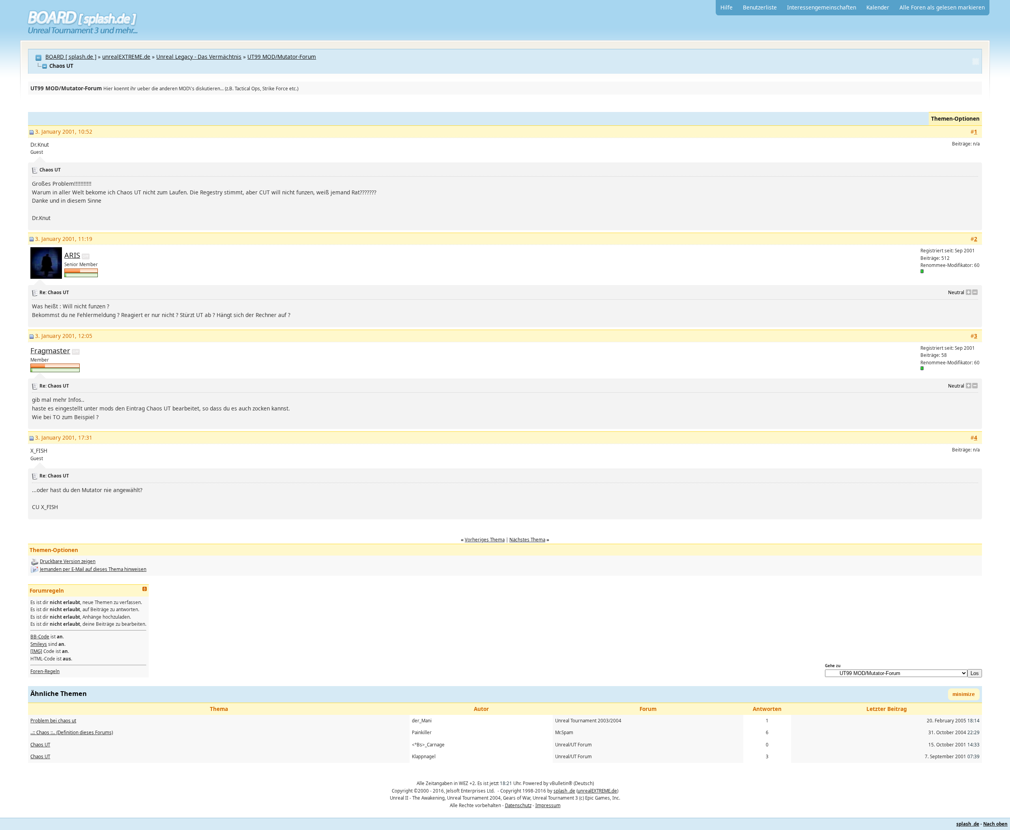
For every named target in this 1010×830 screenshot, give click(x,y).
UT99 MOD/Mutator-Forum (281, 56)
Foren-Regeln (45, 671)
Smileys (38, 644)
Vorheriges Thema (485, 540)
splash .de (564, 791)
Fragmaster (50, 350)
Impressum (548, 805)
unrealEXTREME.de (126, 56)
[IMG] (36, 651)
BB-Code (39, 637)
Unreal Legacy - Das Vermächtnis (198, 56)
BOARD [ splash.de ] (70, 56)
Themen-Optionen (955, 118)
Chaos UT (40, 745)
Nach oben (995, 824)
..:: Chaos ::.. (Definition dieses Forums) (71, 732)
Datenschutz (518, 805)
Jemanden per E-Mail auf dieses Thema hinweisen (93, 569)
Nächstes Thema (527, 540)
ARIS (72, 255)
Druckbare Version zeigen (67, 561)
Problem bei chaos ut (53, 721)
